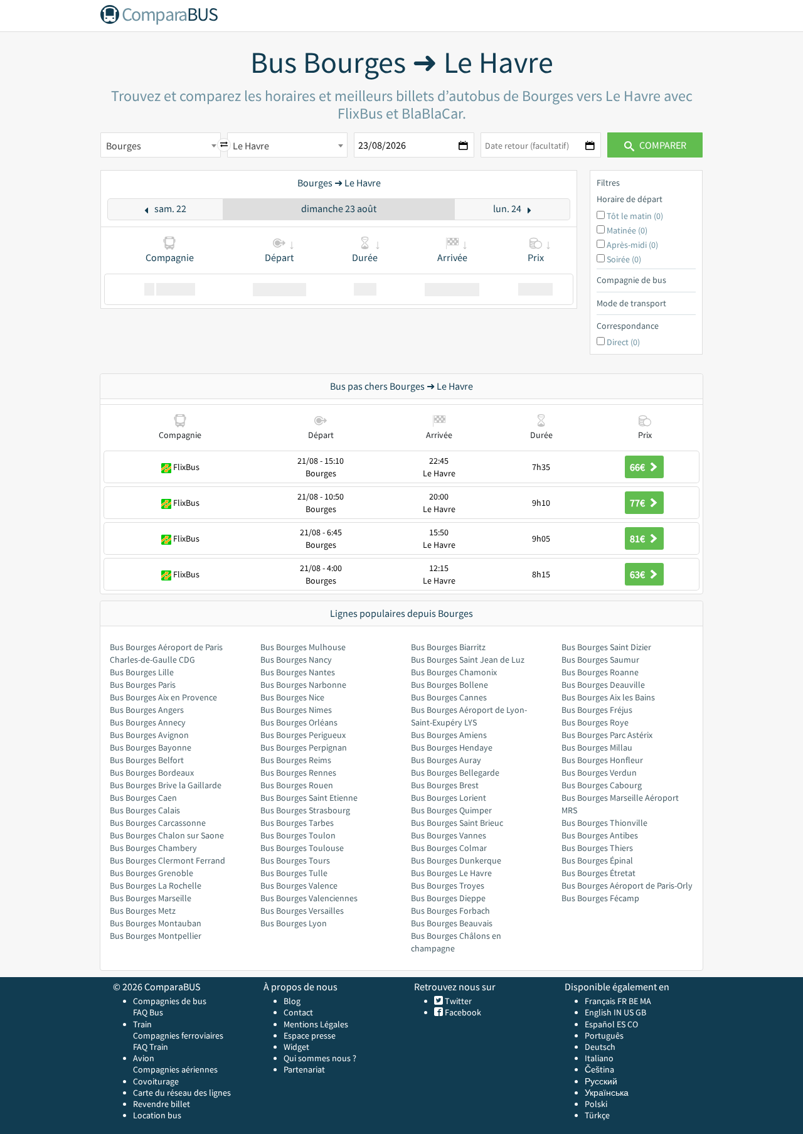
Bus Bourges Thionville (604, 822)
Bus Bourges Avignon (149, 735)
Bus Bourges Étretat (598, 873)
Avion (143, 1058)
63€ (638, 574)
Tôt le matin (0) (635, 216)
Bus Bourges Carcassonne (158, 822)
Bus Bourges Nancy (296, 659)
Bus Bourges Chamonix (454, 672)
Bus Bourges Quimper (451, 810)
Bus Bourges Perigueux (303, 735)
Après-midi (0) (632, 244)
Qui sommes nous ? (320, 1058)
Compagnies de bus (169, 1001)
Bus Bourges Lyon (293, 923)
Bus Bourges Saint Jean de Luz (467, 659)
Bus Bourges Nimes (296, 709)
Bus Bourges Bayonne (150, 747)
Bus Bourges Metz (143, 910)
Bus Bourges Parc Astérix (606, 735)
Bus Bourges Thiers (597, 847)
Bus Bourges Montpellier (155, 935)
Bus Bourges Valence (299, 885)
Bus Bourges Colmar (449, 847)
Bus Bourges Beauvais (451, 923)
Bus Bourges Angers (147, 709)
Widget (296, 1046)
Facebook (462, 1012)
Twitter (457, 1001)
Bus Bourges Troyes (447, 885)
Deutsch (600, 1046)
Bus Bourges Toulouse (302, 847)
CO (632, 1024)
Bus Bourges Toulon (298, 835)
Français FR (606, 1001)
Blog (292, 1001)
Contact (298, 1012)
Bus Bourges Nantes (297, 672)
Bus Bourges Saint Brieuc (457, 822)
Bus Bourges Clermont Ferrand (167, 860)
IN (618, 1012)
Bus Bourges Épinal (597, 860)
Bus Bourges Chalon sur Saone (167, 835)
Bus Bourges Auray (446, 760)
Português (604, 1035)
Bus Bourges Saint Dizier (606, 647)
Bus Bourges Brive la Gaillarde (165, 785)
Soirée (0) (624, 259)
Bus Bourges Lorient (448, 797)
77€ (638, 502)
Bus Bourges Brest (445, 785)
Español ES (606, 1024)
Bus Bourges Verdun (599, 772)
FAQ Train (150, 1046)
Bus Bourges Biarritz (448, 647)
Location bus (157, 1115)
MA (645, 1001)
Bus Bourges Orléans (299, 722)
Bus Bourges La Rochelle (155, 885)
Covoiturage (156, 1081)
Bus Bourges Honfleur (602, 760)
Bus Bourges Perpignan (303, 747)
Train (142, 1024)
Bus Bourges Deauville (603, 684)
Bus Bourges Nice (292, 697)
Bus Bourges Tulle (293, 873)
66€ (638, 467)
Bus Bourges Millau (596, 747)
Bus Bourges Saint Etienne (309, 797)
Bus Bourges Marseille (150, 898)
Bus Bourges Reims (295, 760)
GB (640, 1012)
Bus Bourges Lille (142, 672)
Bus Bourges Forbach (450, 910)
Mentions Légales (316, 1024)
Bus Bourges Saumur (600, 659)
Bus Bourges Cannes (449, 697)
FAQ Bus (148, 1012)
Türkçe (597, 1115)
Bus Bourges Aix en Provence (163, 697)
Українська (607, 1092)
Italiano (599, 1058)
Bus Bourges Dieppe (448, 898)
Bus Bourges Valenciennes (309, 898)
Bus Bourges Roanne (600, 672)
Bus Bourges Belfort (147, 760)
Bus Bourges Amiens (449, 735)
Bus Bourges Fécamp (600, 898)
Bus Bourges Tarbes (297, 822)
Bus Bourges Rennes (298, 772)
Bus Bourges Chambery (153, 847)
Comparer (661, 145)
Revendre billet (161, 1104)
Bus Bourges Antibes (599, 835)
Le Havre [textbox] (251, 145)
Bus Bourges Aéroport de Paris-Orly (627, 885)
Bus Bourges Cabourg (601, 785)
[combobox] (160, 145)
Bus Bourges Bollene (449, 684)
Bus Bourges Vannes (448, 835)
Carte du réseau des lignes (182, 1092)
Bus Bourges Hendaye (451, 747)
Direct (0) (623, 342)
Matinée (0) (627, 230)
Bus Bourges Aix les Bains (608, 697)
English (598, 1012)
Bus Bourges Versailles (302, 910)
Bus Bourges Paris (143, 684)
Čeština (599, 1069)
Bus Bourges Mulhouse (303, 647)
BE (633, 1001)
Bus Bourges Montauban (155, 923)
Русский (601, 1081)
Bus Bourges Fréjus (596, 709)
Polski (596, 1104)
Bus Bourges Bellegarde (455, 772)
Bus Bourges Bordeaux (152, 772)
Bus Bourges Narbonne (303, 684)
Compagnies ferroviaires (178, 1035)
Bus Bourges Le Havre (451, 873)
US (629, 1012)
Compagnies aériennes (175, 1069)
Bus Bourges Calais (145, 810)
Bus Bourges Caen (143, 797)
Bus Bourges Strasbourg (305, 810)
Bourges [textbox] (123, 145)
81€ (638, 538)
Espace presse (310, 1035)
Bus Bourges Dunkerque (456, 860)
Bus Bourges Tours (295, 860)
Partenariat (304, 1069)
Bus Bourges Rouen (296, 785)
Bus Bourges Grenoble (151, 873)
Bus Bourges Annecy (148, 722)
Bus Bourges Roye (595, 722)
